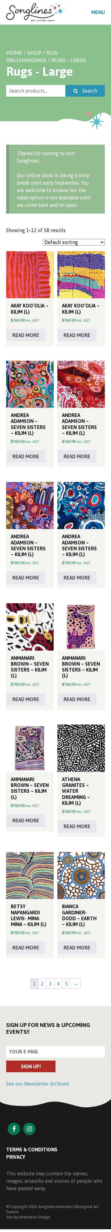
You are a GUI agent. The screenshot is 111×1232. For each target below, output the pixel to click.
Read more (25, 335)
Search (89, 91)
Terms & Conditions (31, 1149)
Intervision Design (34, 1217)
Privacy (15, 1157)
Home (14, 53)
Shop (34, 53)
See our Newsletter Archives (37, 1083)
